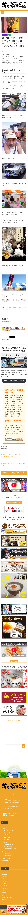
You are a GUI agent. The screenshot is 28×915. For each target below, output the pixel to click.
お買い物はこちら (6, 863)
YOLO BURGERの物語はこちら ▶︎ (14, 381)
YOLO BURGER (5, 872)
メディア (4, 890)
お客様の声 (4, 851)
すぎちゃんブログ (6, 879)
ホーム (3, 826)
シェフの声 (4, 886)
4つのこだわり (7, 832)
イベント (4, 35)
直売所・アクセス (6, 858)
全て (9, 35)
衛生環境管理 (5, 842)
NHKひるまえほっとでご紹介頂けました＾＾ (13, 464)
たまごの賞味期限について (10, 848)
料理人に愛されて (8, 855)
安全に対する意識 (8, 846)
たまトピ (4, 881)
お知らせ (4, 876)
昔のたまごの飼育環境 (9, 844)
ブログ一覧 (6, 839)
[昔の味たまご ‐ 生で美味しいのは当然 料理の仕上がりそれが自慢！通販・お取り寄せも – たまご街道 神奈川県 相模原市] (14, 2)
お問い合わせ (5, 860)
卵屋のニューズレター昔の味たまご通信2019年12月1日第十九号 (14, 455)
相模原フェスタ (6, 295)
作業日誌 (4, 892)
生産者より (6, 835)
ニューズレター (7, 837)
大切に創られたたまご (9, 830)
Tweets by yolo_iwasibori (14, 720)
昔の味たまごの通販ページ (14, 433)
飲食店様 (4, 899)
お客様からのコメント (9, 853)
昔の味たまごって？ (6, 828)
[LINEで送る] (5, 337)
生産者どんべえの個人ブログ (8, 897)
